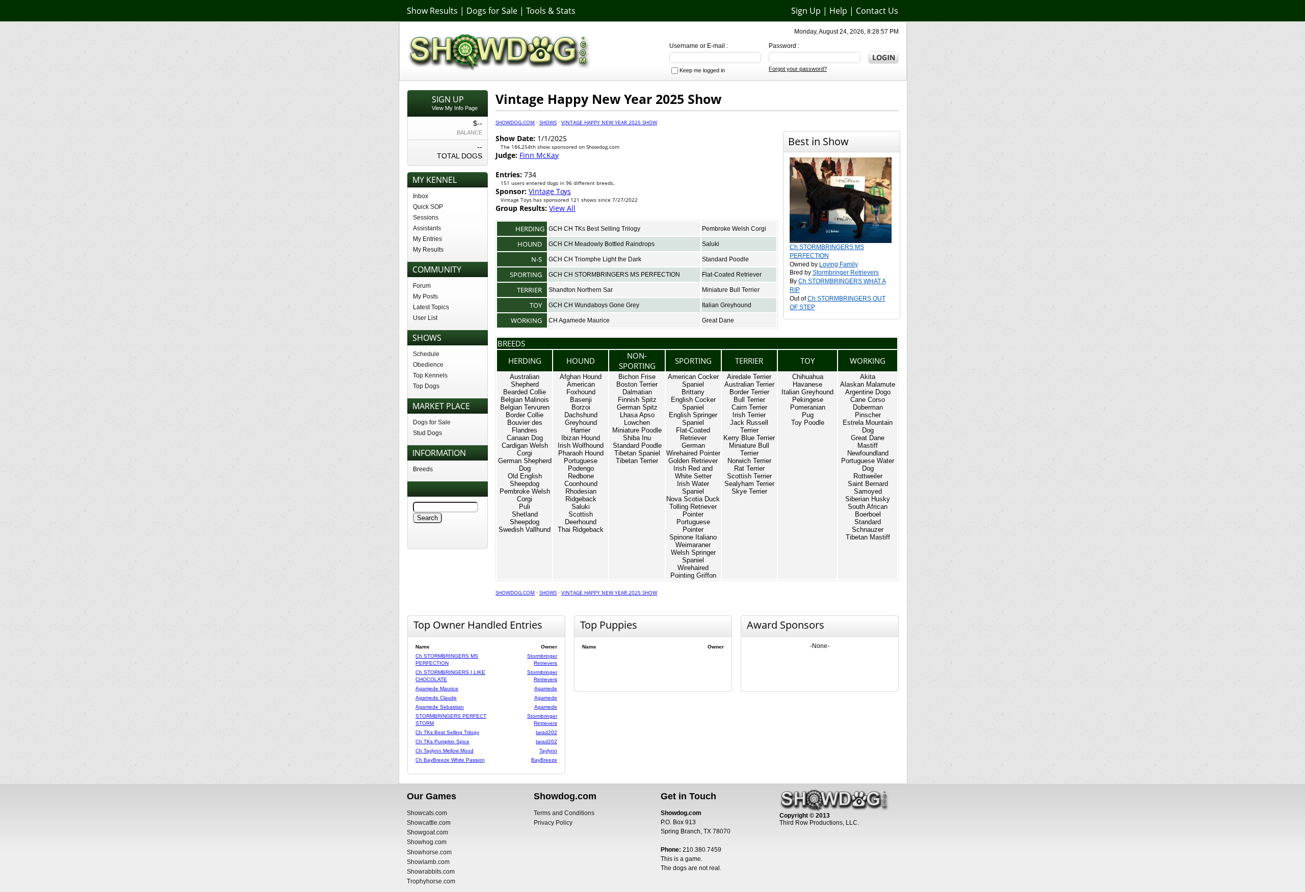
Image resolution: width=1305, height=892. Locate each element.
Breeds (423, 469)
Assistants (427, 228)
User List (425, 317)
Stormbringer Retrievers (846, 272)
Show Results (432, 10)
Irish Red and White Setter (693, 472)
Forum (422, 285)
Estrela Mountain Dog (868, 426)
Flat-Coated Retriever (732, 274)
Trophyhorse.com (431, 881)
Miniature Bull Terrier (731, 289)
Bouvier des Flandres (524, 426)
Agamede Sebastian (439, 707)
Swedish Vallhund (525, 529)
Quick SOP (428, 206)
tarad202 (546, 732)
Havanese (807, 384)
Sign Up (806, 10)
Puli (524, 506)
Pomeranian (807, 407)
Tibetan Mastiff (868, 537)
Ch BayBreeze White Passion (450, 760)
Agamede (545, 688)
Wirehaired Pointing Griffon (693, 571)
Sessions (425, 217)
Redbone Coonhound (580, 480)
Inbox (420, 196)
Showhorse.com (429, 852)
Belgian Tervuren (525, 407)
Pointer (693, 514)
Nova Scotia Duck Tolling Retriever (693, 502)
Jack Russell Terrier (749, 426)
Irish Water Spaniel (693, 487)
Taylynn (548, 750)
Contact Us (877, 10)
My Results (428, 249)
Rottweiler (867, 476)
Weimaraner (693, 545)
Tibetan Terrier (637, 461)
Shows (548, 122)
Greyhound (581, 422)
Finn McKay (539, 155)
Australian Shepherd (524, 380)
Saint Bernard (868, 484)
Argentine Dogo (868, 392)
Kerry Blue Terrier (749, 438)
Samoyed (868, 491)
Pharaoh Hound (581, 453)
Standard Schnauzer (867, 525)
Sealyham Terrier (749, 484)
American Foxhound (580, 388)
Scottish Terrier (749, 476)
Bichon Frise (637, 377)
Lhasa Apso (637, 415)
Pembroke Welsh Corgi (734, 228)
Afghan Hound (581, 377)
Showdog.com (515, 122)
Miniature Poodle (637, 430)
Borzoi (580, 407)
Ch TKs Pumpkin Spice (442, 741)
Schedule (426, 354)
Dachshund (580, 415)
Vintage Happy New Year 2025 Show (609, 122)
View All (562, 208)
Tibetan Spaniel (637, 453)
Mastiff (867, 445)
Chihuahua (807, 377)
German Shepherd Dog (525, 464)
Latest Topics (431, 307)
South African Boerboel (868, 510)
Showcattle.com (429, 822)
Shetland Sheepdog (524, 518)
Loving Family (838, 264)
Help (838, 10)
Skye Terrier (749, 491)
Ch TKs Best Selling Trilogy (447, 732)
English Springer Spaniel (693, 418)
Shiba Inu (637, 438)
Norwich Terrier (749, 461)
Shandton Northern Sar (581, 289)
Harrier (580, 430)
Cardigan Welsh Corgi (525, 449)
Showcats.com (427, 813)
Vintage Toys (550, 191)
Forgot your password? (798, 69)
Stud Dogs (427, 433)
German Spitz (637, 407)
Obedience (428, 364)
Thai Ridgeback (581, 529)
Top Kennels (430, 375)
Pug (808, 415)
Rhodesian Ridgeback (580, 495)
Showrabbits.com (431, 871)
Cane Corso (867, 399)
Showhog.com (427, 842)
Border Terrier (749, 392)
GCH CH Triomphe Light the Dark (595, 259)
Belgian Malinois (525, 399)
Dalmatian (637, 392)
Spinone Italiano (693, 537)
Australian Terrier (749, 384)
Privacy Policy (553, 822)
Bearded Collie (524, 392)
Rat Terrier (749, 468)
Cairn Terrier (749, 407)
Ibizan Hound (580, 438)
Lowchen (637, 422)
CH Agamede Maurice (579, 320)
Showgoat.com (427, 832)
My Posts (425, 296)
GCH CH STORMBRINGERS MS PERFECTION (614, 274)
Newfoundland (868, 453)
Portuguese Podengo (580, 464)
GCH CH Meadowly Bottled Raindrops (602, 244)
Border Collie (524, 415)
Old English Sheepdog (525, 480)
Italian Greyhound (726, 305)
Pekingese (807, 399)
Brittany (693, 392)
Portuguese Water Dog (867, 464)
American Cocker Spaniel (693, 380)
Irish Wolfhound (581, 445)
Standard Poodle (725, 259)
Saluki (710, 244)
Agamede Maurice (436, 688)
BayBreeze (544, 760)
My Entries (427, 238)
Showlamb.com (428, 862)
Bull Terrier (749, 399)
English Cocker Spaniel (693, 403)
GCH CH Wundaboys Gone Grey (594, 305)
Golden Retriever (693, 461)
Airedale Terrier (749, 377)
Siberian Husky (867, 499)
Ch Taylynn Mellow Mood (444, 750)
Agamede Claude (436, 697)
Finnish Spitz (637, 399)
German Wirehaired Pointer (693, 449)
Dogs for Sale (491, 10)
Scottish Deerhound (580, 518)
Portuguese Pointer (693, 525)
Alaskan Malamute (867, 384)
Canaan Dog (525, 438)
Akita (867, 377)
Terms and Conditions (564, 813)
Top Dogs (426, 386)
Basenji (581, 399)
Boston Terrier (637, 384)
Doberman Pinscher (868, 411)
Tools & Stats (551, 10)
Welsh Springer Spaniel (693, 556)
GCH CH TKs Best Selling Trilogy (594, 228)
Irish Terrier (749, 415)
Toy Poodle (807, 422)
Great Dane (718, 320)
